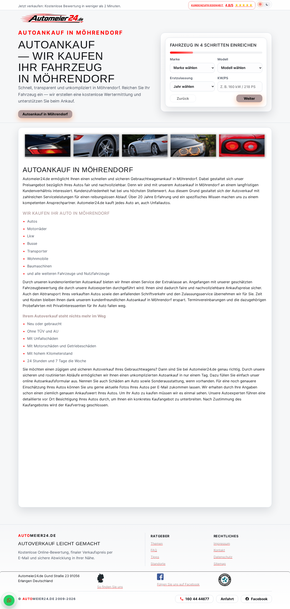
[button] (194, 599)
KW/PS (223, 78)
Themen (157, 543)
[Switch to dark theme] (263, 4)
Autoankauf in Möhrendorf (45, 114)
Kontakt (219, 550)
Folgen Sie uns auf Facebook (178, 584)
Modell (223, 59)
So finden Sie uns (110, 587)
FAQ (154, 550)
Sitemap (220, 564)
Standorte (158, 564)
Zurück (183, 98)
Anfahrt (227, 599)
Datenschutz (223, 557)
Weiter (249, 98)
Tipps (155, 557)
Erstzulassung (181, 78)
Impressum (222, 543)
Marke (175, 59)
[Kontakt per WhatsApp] (9, 600)
